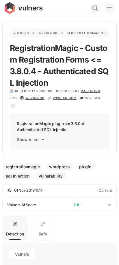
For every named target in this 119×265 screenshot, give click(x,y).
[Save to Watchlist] (13, 106)
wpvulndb (34, 98)
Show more (27, 139)
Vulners (21, 33)
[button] (59, 190)
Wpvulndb (47, 33)
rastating (90, 91)
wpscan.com (65, 98)
